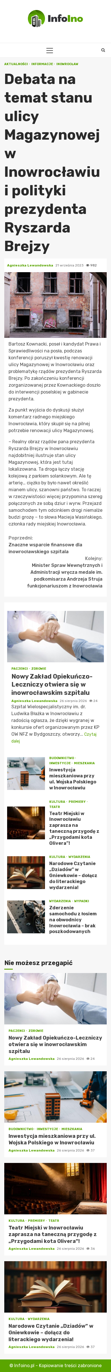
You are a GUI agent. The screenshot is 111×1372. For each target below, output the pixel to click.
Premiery (77, 801)
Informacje (42, 64)
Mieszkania (84, 763)
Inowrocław (67, 64)
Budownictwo (62, 758)
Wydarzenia (79, 856)
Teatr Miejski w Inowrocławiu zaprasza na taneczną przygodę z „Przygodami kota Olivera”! (26, 823)
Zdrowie (38, 668)
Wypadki (81, 901)
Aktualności (16, 64)
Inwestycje (60, 763)
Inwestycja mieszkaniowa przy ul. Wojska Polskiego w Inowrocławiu (26, 773)
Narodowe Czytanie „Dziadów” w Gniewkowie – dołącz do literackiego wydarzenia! (26, 872)
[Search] (103, 50)
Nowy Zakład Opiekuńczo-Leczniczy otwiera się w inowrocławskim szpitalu (55, 636)
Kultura (57, 801)
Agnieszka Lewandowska (30, 265)
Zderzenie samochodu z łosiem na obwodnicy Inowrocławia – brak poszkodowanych (26, 916)
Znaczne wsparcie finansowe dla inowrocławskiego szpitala (45, 544)
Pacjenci (19, 668)
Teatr (54, 807)
